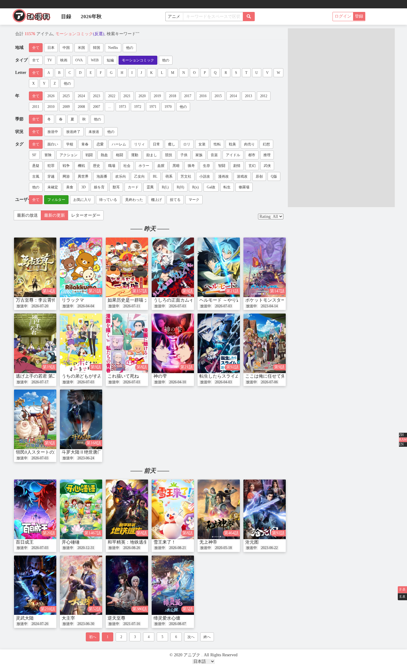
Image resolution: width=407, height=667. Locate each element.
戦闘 (89, 155)
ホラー (144, 166)
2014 (233, 96)
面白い (52, 144)
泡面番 (102, 176)
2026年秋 (91, 16)
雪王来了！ (164, 542)
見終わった (134, 200)
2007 (96, 107)
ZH (401, 435)
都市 (251, 155)
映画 (63, 60)
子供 (183, 155)
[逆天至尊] (127, 585)
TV (49, 60)
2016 (202, 96)
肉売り (249, 144)
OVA (79, 60)
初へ (92, 637)
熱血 (104, 155)
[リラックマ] (81, 267)
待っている (108, 200)
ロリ (186, 144)
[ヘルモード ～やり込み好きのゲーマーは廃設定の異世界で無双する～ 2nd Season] (219, 267)
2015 (218, 96)
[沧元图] (264, 509)
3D (83, 187)
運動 (134, 155)
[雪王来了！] (173, 509)
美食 (69, 187)
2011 (35, 107)
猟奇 (191, 166)
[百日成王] (35, 509)
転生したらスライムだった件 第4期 (234, 376)
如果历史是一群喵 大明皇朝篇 (137, 300)
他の (129, 48)
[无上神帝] (219, 509)
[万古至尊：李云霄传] (35, 267)
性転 (217, 144)
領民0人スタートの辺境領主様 (46, 452)
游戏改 (242, 176)
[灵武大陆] (35, 585)
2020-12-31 (85, 548)
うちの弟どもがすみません (88, 376)
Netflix (113, 48)
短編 (110, 60)
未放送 (93, 132)
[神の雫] (173, 343)
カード (133, 187)
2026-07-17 (40, 382)
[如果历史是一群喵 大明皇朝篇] (127, 267)
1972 (137, 107)
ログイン (343, 16)
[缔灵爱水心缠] (173, 585)
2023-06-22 (269, 548)
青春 (84, 144)
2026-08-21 (177, 548)
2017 (187, 96)
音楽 (214, 155)
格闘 (119, 155)
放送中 (52, 132)
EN (401, 444)
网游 (66, 176)
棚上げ (156, 200)
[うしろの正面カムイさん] (173, 267)
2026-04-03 (223, 382)
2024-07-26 (40, 624)
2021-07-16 (131, 624)
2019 (157, 96)
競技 (168, 155)
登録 (359, 16)
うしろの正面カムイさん (178, 300)
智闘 (221, 166)
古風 (35, 176)
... (109, 107)
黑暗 (176, 166)
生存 (206, 166)
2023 (96, 96)
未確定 (52, 187)
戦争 (66, 166)
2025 (66, 96)
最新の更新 (54, 215)
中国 (66, 48)
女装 (202, 144)
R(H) (180, 187)
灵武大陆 (25, 618)
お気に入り (82, 200)
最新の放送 (27, 215)
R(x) (195, 187)
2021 (127, 96)
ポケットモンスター (265, 300)
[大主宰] (81, 585)
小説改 (204, 176)
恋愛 (100, 144)
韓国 (96, 48)
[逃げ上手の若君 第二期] (35, 343)
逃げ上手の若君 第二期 (39, 376)
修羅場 (244, 187)
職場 (111, 166)
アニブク (34, 17)
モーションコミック (138, 60)
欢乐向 (120, 176)
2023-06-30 (85, 624)
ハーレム (119, 144)
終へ (207, 637)
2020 (142, 96)
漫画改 (223, 176)
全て (35, 48)
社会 (127, 166)
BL (155, 176)
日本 (51, 48)
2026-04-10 (177, 382)
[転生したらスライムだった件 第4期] (219, 343)
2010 (51, 107)
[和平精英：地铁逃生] (127, 509)
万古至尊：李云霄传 (36, 300)
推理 (267, 155)
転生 (227, 187)
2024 (81, 96)
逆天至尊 (116, 618)
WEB (95, 60)
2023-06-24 (85, 458)
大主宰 (68, 618)
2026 (51, 96)
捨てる (175, 200)
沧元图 (252, 542)
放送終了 (73, 132)
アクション (68, 155)
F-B (402, 589)
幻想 (266, 144)
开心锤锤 (71, 542)
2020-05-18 (223, 548)
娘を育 (99, 187)
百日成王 (25, 542)
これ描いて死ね (123, 376)
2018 (172, 96)
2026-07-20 (40, 306)
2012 (263, 96)
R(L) (165, 187)
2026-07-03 (177, 306)
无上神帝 (208, 542)
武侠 (267, 166)
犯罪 (51, 166)
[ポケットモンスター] (264, 267)
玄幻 (252, 166)
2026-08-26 (131, 548)
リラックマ (73, 300)
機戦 (81, 166)
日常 (156, 144)
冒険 (48, 155)
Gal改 (211, 187)
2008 (81, 107)
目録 (66, 16)
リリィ (139, 144)
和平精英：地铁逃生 (128, 542)
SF (34, 155)
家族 (199, 155)
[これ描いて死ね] (127, 343)
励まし (151, 155)
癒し (171, 144)
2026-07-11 (131, 306)
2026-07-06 (269, 382)
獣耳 (116, 187)
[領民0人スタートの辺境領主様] (35, 419)
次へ (191, 637)
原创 (259, 176)
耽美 (232, 144)
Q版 (274, 176)
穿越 (51, 176)
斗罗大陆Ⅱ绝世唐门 (82, 452)
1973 (122, 107)
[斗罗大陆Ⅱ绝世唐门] (81, 419)
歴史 (96, 166)
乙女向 (139, 176)
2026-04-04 (85, 306)
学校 (69, 144)
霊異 (150, 187)
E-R (402, 597)
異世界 (83, 176)
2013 (248, 96)
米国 (81, 48)
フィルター (56, 200)
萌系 (169, 176)
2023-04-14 (269, 306)
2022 (111, 96)
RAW (403, 440)
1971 (152, 107)
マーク (194, 200)
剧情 (236, 166)
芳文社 (186, 176)
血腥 (160, 166)
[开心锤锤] (81, 509)
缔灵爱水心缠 (166, 618)
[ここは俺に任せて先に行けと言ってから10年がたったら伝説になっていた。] (264, 343)
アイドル (233, 155)
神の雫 (160, 376)
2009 (66, 107)
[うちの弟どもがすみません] (81, 343)
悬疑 (35, 166)
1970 (168, 107)
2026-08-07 (177, 624)
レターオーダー (85, 215)
